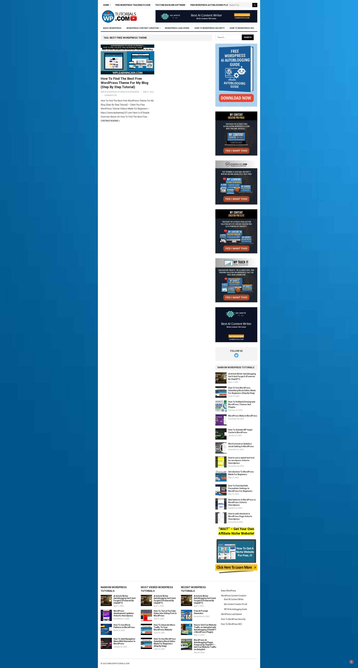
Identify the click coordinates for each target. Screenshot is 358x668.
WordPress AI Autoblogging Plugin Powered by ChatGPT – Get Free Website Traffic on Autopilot (205, 645)
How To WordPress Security (210, 28)
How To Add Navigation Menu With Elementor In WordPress (124, 641)
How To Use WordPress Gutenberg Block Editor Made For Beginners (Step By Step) (242, 390)
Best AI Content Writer (234, 599)
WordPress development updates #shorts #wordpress (124, 613)
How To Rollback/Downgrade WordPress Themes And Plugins (241, 404)
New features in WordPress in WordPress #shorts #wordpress (242, 502)
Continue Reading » (110, 121)
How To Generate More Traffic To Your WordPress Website (164, 627)
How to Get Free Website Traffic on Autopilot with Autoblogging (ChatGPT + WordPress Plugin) (205, 628)
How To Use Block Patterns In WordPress (124, 626)
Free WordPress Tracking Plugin (132, 5)
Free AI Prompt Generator (201, 612)
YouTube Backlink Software (170, 5)
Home (106, 5)
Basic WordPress (112, 28)
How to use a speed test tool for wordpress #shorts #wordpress (241, 460)
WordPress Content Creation (143, 28)
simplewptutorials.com (118, 663)
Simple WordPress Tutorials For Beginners (120, 92)
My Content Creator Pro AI (235, 604)
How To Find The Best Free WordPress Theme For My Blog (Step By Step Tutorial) (124, 83)
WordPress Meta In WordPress (242, 416)
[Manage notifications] (351, 662)
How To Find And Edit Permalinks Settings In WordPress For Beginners (240, 488)
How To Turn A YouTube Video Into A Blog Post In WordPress (165, 613)
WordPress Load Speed (177, 28)
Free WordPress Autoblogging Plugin (210, 5)
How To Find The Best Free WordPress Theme (122, 48)
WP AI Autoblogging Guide (235, 609)
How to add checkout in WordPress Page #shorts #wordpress (240, 516)
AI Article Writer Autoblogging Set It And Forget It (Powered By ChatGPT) (242, 376)
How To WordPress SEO (242, 28)
